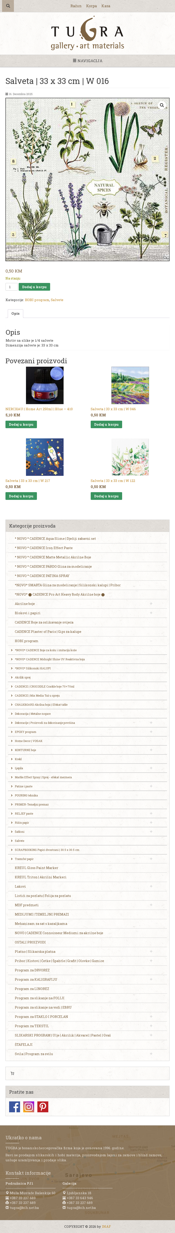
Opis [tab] (15, 313)
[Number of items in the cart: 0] (12, 1073)
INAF (106, 1226)
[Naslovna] (87, 33)
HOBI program (37, 299)
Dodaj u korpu (34, 287)
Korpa (91, 5)
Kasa (105, 5)
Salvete (57, 299)
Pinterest (42, 1106)
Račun (76, 5)
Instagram (28, 1106)
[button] (162, 105)
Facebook (14, 1106)
